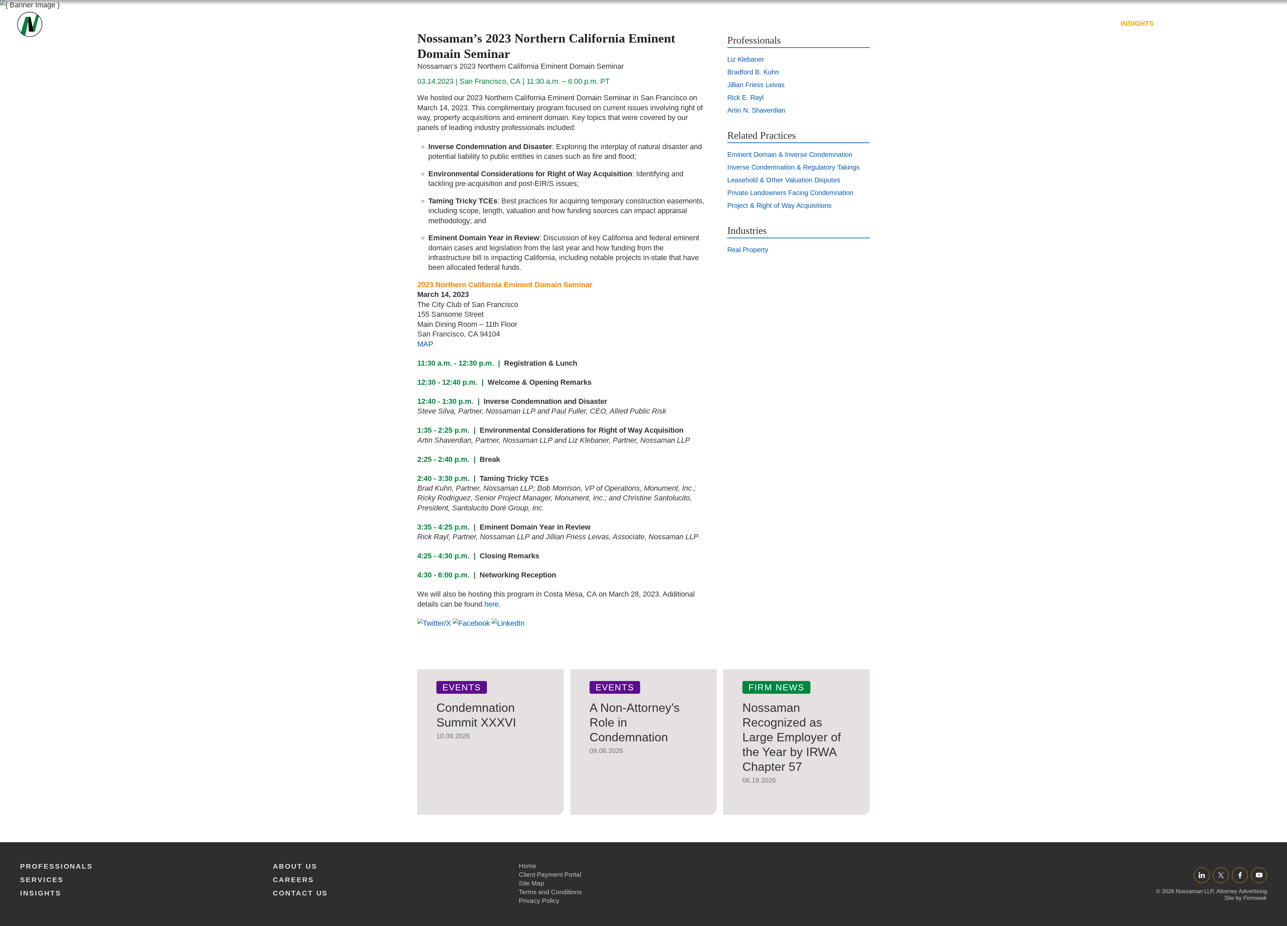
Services (1091, 23)
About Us (1183, 23)
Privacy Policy (539, 900)
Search (1263, 26)
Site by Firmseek (1245, 898)
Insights (1137, 23)
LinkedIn (1202, 875)
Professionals (1032, 23)
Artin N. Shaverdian (756, 110)
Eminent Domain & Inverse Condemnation (789, 154)
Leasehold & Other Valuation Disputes (783, 180)
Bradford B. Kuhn (753, 72)
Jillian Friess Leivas (756, 84)
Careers (1230, 23)
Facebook (1240, 875)
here (491, 604)
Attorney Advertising (1241, 891)
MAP (425, 344)
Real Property (747, 249)
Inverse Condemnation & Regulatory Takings (793, 167)
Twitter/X (1221, 875)
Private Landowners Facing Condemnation (790, 192)
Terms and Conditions (550, 892)
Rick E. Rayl (745, 97)
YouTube (1259, 875)
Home (527, 865)
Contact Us (300, 893)
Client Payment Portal (550, 874)
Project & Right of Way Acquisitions (779, 205)
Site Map (531, 883)
